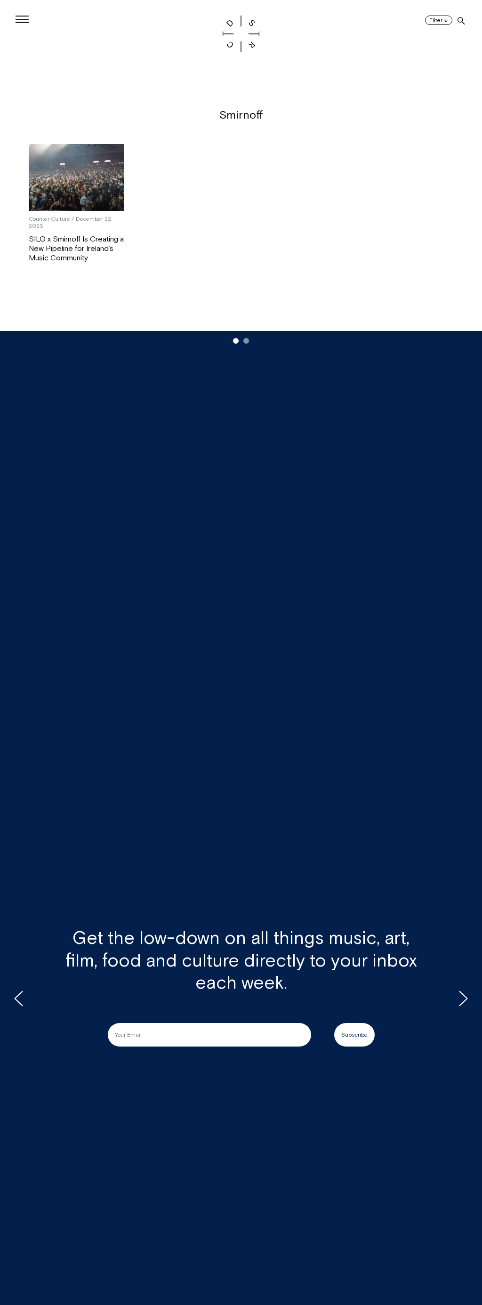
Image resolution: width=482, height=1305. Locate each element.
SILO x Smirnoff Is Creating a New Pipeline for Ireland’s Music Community (76, 248)
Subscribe (354, 1034)
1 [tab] (236, 341)
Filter (438, 20)
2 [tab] (246, 341)
